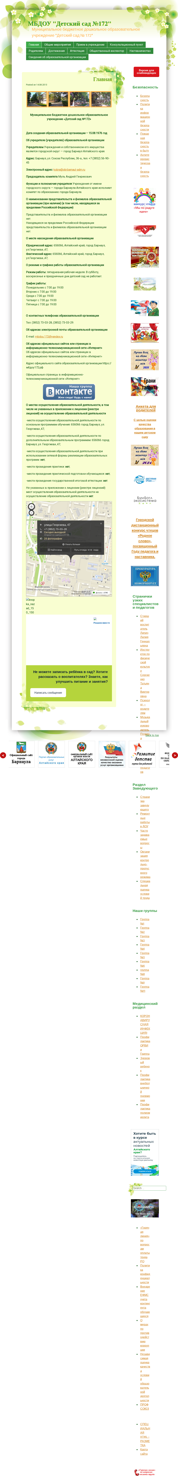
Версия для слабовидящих (146, 71)
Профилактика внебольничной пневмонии (145, 1088)
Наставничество (140, 51)
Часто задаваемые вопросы (144, 839)
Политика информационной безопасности (145, 117)
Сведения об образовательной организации (57, 57)
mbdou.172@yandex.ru (49, 336)
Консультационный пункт (126, 44)
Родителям (36, 51)
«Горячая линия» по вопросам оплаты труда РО (145, 1244)
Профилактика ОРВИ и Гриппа (145, 1045)
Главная (34, 44)
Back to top (152, 735)
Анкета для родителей (146, 408)
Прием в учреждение (90, 44)
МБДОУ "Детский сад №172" (69, 23)
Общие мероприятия (57, 44)
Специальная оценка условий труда (145, 889)
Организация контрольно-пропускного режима (145, 864)
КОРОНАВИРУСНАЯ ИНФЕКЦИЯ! (145, 1024)
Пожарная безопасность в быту (144, 142)
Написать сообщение (48, 692)
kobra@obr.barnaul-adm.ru (69, 169)
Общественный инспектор (107, 51)
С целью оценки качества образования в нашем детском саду (145, 428)
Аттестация (77, 51)
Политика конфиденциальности (145, 1274)
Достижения (56, 51)
